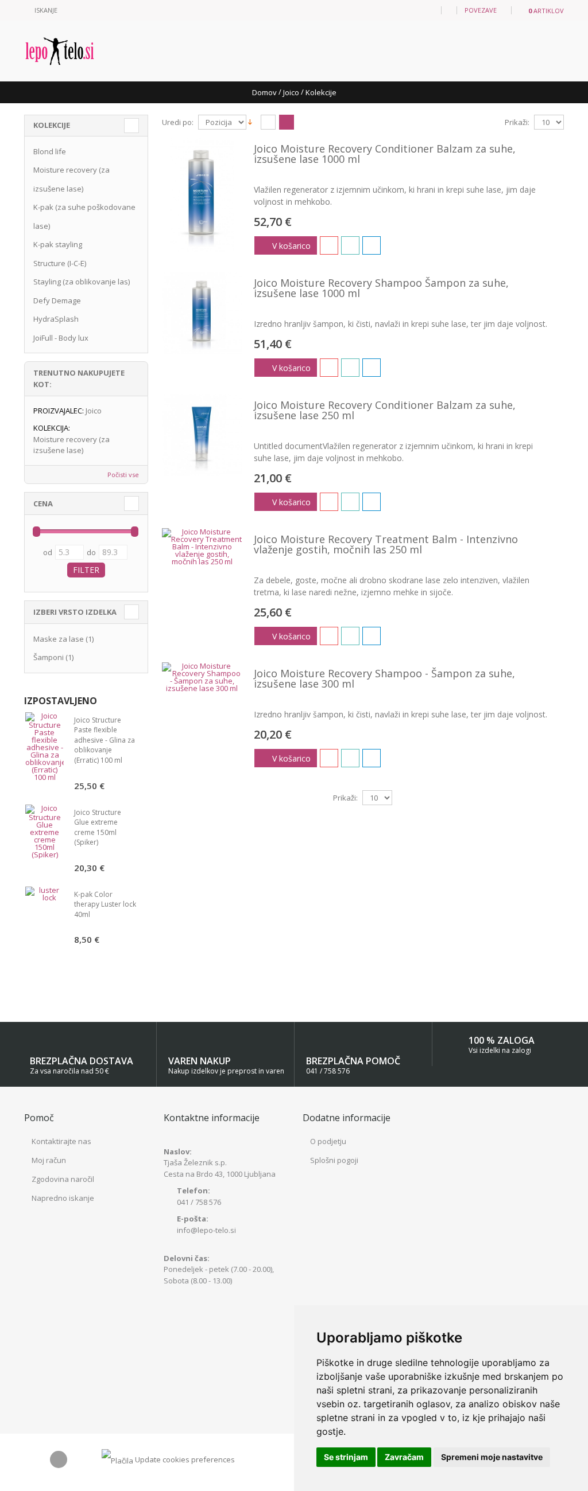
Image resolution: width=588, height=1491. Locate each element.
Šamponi (48, 657)
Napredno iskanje (63, 1198)
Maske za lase (58, 639)
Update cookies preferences (185, 1459)
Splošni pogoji (334, 1160)
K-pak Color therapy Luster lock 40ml (105, 904)
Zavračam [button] (404, 1457)
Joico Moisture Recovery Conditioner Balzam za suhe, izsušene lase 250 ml (385, 410)
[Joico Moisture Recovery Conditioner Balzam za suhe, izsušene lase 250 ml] (202, 435)
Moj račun (49, 1160)
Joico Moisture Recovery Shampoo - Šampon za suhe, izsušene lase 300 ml (384, 678)
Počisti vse (123, 474)
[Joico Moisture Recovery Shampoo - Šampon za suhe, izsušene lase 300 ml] (202, 677)
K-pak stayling (57, 244)
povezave (481, 10)
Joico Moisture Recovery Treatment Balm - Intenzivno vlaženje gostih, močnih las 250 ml (386, 544)
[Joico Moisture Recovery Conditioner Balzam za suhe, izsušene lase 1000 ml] (202, 195)
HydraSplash (56, 319)
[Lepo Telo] (59, 51)
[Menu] (428, 9)
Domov (264, 92)
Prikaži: (517, 122)
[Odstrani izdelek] (132, 410)
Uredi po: (178, 122)
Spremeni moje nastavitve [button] (492, 1457)
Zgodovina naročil (63, 1179)
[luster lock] (44, 894)
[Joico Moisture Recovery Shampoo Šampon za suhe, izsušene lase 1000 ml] (202, 313)
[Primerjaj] (350, 245)
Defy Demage (57, 300)
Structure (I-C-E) (59, 263)
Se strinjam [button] (346, 1457)
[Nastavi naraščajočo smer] (250, 121)
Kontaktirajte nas (61, 1141)
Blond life (49, 151)
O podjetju (328, 1141)
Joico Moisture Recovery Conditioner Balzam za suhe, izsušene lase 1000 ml (385, 154)
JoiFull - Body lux (60, 338)
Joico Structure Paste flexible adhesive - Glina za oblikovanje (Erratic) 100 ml (104, 740)
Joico (291, 92)
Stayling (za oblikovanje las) (81, 281)
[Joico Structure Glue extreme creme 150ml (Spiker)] (44, 831)
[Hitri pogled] (371, 245)
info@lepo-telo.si (206, 1230)
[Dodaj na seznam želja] (329, 245)
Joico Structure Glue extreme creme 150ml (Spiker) (97, 827)
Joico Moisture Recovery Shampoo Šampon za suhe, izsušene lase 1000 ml (381, 288)
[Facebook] (58, 1459)
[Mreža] (268, 123)
